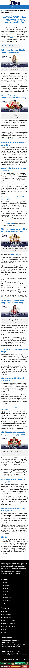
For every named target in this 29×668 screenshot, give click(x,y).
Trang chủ (3, 10)
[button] (27, 3)
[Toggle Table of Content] (16, 45)
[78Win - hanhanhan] (14, 2)
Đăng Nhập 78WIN (9, 223)
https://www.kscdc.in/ (13, 640)
